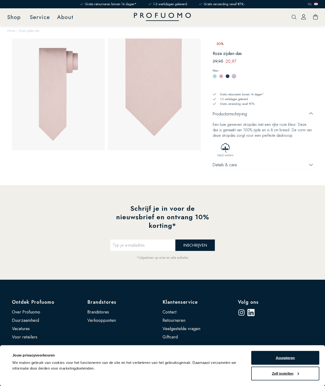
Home (11, 30)
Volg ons (248, 302)
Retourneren (173, 320)
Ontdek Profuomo (33, 302)
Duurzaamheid (25, 320)
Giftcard (170, 337)
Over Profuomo (26, 312)
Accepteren (285, 358)
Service (40, 17)
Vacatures (21, 329)
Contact (169, 312)
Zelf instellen (282, 373)
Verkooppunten (101, 320)
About (65, 17)
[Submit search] (294, 17)
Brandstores (101, 302)
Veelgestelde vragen (181, 329)
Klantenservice (180, 302)
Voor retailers (24, 337)
